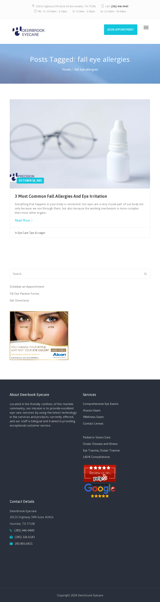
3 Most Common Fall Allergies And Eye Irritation (61, 196)
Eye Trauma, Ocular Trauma (101, 450)
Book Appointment (121, 29)
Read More (23, 220)
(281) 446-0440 (119, 6)
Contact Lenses (93, 423)
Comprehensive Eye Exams (100, 403)
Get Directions (19, 300)
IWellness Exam (93, 416)
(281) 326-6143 (25, 537)
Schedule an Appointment (27, 286)
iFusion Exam (91, 410)
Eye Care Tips (26, 232)
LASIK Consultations (96, 456)
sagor (41, 232)
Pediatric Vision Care (96, 437)
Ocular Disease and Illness (100, 443)
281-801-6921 (23, 543)
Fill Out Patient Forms (24, 293)
